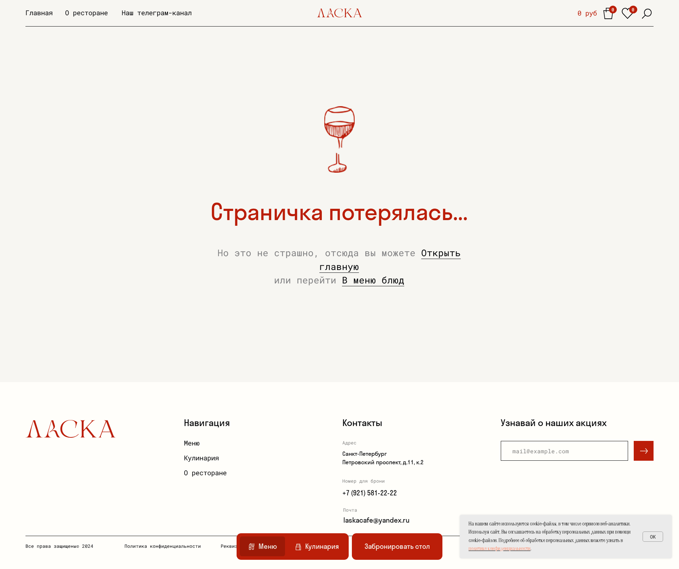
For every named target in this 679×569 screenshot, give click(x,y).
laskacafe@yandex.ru (376, 520)
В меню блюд (373, 280)
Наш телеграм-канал (157, 12)
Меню (191, 442)
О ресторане (86, 12)
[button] (397, 546)
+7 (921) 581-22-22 (369, 493)
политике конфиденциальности (499, 549)
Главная (39, 12)
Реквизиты (233, 546)
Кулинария (201, 457)
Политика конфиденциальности (162, 546)
